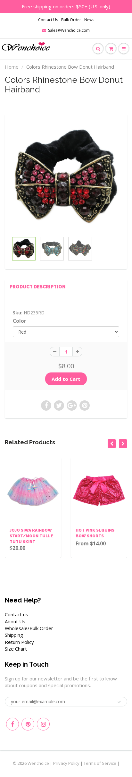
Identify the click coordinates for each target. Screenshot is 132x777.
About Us (15, 621)
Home (12, 67)
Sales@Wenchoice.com (69, 30)
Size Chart (16, 648)
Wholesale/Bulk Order (29, 628)
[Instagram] (43, 724)
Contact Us (48, 19)
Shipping (14, 635)
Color (19, 321)
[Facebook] (12, 724)
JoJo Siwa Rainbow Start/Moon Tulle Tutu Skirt (31, 536)
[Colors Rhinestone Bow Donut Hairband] (66, 176)
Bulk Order (71, 19)
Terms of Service (100, 763)
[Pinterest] (27, 724)
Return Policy (19, 642)
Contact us (16, 614)
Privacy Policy (66, 763)
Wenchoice (38, 763)
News (89, 19)
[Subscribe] (119, 702)
